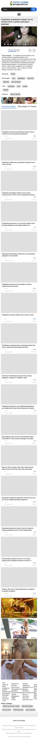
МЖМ (36, 690)
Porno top (10, 736)
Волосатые (15, 687)
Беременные (6, 692)
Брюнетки (15, 684)
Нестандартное (28, 692)
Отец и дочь (6, 710)
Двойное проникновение (17, 691)
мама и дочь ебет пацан (11, 706)
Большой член (5, 699)
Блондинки (6, 693)
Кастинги (26, 696)
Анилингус (6, 688)
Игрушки (25, 691)
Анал (4, 686)
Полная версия (18, 710)
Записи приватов (26, 684)
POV (13, 78)
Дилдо (14, 694)
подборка (11, 86)
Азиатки (5, 685)
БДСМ (4, 690)
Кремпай (6, 82)
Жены (14, 699)
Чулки (36, 699)
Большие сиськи (5, 696)
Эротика (26, 698)
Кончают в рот (28, 699)
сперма (5, 90)
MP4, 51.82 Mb (15, 94)
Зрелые (25, 689)
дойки (25, 86)
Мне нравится (3, 50)
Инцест (25, 694)
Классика (30, 78)
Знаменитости (28, 687)
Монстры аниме (27, 706)
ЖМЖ (14, 698)
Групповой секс (17, 689)
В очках (14, 685)
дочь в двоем (30, 710)
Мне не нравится (6, 50)
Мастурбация (16, 82)
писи (18, 86)
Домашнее (21, 78)
